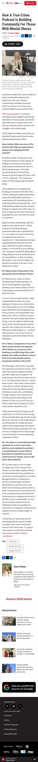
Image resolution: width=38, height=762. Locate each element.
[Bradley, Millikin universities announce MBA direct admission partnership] (9, 668)
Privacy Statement (10, 729)
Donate (31, 3)
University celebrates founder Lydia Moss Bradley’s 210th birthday (26, 651)
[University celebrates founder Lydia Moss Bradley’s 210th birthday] (9, 652)
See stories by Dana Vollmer (21, 586)
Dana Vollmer (15, 33)
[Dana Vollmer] (7, 569)
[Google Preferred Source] (19, 687)
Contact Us (8, 715)
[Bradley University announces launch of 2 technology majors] (9, 637)
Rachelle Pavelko (15, 551)
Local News (13, 541)
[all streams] (35, 759)
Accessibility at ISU (10, 734)
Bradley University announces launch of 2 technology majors (25, 635)
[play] (3, 759)
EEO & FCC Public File (11, 725)
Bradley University (15, 546)
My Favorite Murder (11, 114)
